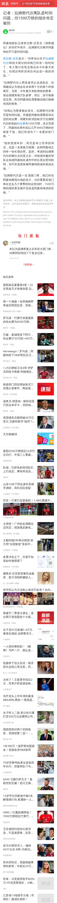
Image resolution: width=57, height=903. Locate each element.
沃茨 (15, 58)
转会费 (21, 123)
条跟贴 (28, 264)
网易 (5, 3)
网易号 (14, 3)
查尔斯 (7, 58)
